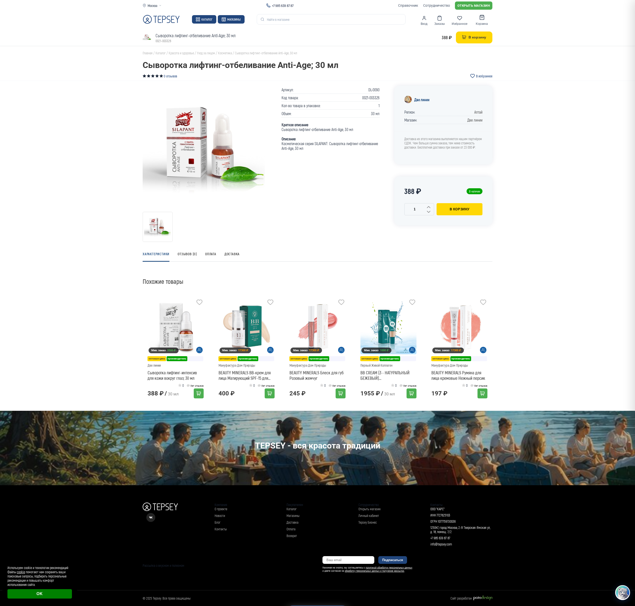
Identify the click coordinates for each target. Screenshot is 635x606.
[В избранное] (199, 302)
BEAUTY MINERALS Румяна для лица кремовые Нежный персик (458, 375)
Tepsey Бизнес (367, 522)
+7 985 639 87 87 (282, 5)
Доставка (232, 254)
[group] (205, 148)
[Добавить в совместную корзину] (199, 350)
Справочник (408, 5)
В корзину (460, 209)
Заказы (439, 24)
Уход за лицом (206, 53)
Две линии (421, 99)
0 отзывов (170, 76)
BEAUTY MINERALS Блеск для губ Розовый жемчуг (316, 375)
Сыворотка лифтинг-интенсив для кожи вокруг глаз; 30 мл (172, 375)
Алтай (478, 112)
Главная (148, 53)
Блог (218, 522)
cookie (21, 572)
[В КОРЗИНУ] (199, 393)
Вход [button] (424, 24)
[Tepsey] (161, 19)
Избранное (459, 24)
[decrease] (428, 212)
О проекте (221, 509)
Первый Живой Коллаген (376, 365)
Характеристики (156, 254)
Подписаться (392, 560)
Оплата (210, 254)
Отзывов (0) (187, 254)
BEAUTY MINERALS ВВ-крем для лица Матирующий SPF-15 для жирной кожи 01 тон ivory (245, 375)
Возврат (291, 536)
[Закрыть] (625, 557)
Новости (220, 515)
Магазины (234, 19)
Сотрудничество (436, 5)
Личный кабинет (368, 515)
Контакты (221, 529)
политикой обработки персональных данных (389, 567)
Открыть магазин (473, 5)
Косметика (225, 53)
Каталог (206, 19)
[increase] (428, 207)
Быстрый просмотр (177, 326)
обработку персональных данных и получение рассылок (374, 570)
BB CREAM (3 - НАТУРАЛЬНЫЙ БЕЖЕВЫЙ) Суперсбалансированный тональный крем (385, 375)
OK (39, 594)
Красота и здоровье (181, 53)
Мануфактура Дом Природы (237, 365)
